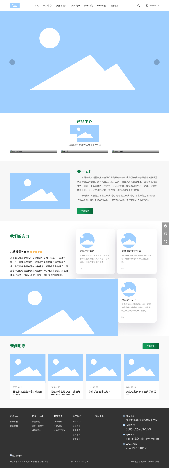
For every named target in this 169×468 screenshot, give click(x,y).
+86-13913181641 (136, 448)
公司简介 (77, 421)
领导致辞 (77, 434)
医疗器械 (14, 426)
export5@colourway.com (142, 438)
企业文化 (77, 426)
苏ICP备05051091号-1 (79, 461)
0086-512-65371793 (138, 429)
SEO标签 (134, 461)
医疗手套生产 (38, 426)
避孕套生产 (37, 430)
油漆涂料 (14, 421)
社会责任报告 (60, 430)
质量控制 (36, 421)
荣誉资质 (77, 439)
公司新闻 (58, 421)
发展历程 (77, 430)
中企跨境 (150, 461)
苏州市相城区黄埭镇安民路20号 (141, 420)
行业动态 (58, 426)
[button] (157, 62)
